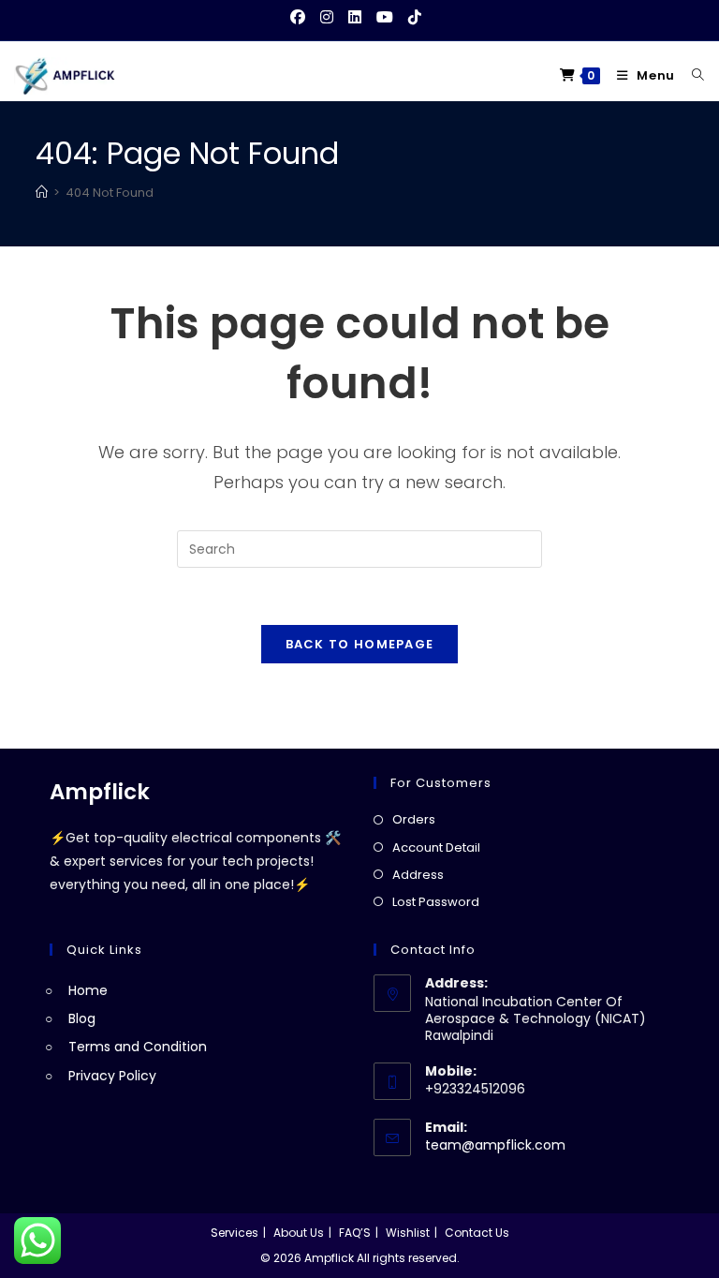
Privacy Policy (112, 1075)
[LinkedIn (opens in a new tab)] (355, 17)
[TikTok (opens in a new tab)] (415, 17)
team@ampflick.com (495, 1145)
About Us (298, 1233)
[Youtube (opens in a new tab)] (385, 17)
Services (234, 1233)
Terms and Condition (137, 1046)
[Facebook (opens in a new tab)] (301, 17)
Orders (413, 819)
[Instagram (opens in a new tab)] (327, 17)
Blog (81, 1018)
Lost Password (435, 902)
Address (418, 875)
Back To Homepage (360, 644)
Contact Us (477, 1233)
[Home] (42, 192)
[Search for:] (691, 75)
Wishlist (408, 1233)
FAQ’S (355, 1233)
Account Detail (436, 847)
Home (88, 990)
